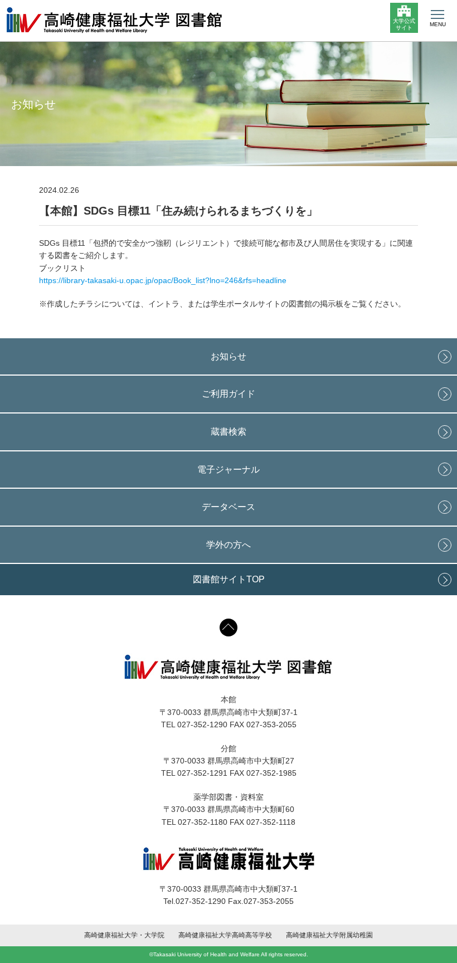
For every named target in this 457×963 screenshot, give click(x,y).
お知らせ (228, 356)
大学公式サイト (404, 24)
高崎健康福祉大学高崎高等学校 (225, 935)
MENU (438, 24)
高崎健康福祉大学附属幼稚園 (329, 935)
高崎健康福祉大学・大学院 (124, 935)
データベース (228, 507)
